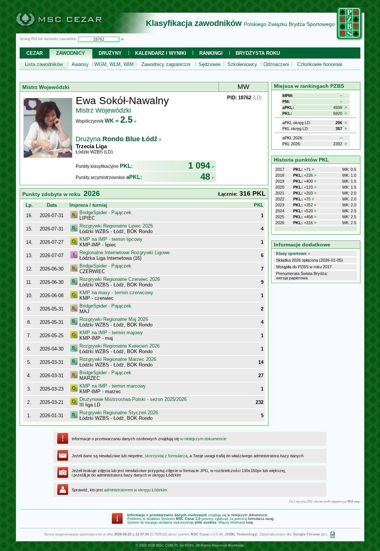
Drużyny (110, 53)
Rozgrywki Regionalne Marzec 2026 (117, 359)
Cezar (34, 53)
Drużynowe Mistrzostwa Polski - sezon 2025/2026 (133, 399)
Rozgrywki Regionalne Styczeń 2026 (118, 412)
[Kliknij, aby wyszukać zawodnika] (122, 39)
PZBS (189, 545)
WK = (118, 120)
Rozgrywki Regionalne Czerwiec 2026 (119, 279)
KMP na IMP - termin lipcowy (110, 239)
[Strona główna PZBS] (349, 39)
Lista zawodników (44, 64)
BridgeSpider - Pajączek (105, 212)
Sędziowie (209, 64)
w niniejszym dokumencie (203, 439)
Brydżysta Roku (258, 53)
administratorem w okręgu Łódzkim (135, 490)
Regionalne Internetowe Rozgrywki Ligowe (124, 252)
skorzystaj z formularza (166, 456)
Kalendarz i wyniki (160, 53)
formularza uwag (260, 519)
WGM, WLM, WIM (114, 64)
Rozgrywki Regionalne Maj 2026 (113, 319)
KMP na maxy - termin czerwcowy (116, 292)
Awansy (80, 64)
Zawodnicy (70, 53)
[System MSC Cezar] (71, 31)
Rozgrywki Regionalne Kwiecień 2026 (119, 346)
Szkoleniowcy (242, 64)
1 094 (199, 165)
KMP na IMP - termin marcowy (112, 386)
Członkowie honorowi (319, 64)
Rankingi (211, 53)
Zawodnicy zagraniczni (165, 64)
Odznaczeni (276, 64)
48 (205, 177)
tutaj (249, 522)
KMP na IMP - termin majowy (111, 332)
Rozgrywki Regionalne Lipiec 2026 (116, 226)
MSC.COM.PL (167, 545)
